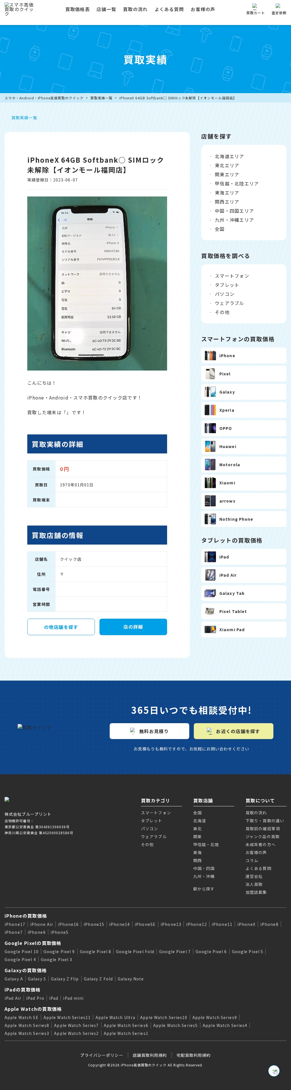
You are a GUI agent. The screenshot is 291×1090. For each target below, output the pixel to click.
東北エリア (227, 165)
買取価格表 (77, 9)
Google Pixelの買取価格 (33, 943)
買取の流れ (135, 9)
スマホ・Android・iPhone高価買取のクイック (44, 97)
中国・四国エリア (234, 210)
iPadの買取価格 (23, 989)
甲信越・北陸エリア (237, 183)
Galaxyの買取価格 (26, 970)
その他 (222, 312)
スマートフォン (232, 275)
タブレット (227, 284)
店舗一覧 (106, 9)
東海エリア (227, 192)
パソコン (224, 293)
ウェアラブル (229, 303)
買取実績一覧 (101, 97)
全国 (220, 228)
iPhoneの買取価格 (26, 915)
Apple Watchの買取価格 (33, 1008)
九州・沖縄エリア (234, 219)
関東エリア (227, 174)
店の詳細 (133, 626)
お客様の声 (203, 9)
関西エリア (227, 201)
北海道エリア (229, 156)
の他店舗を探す (61, 627)
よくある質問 (169, 9)
